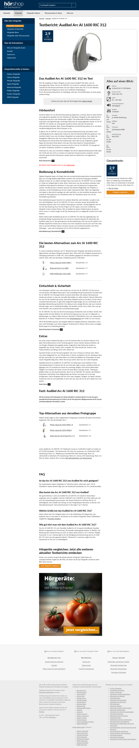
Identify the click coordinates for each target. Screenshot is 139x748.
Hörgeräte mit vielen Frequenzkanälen (121, 712)
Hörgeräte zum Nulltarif (117, 696)
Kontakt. (41, 712)
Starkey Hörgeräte (13, 74)
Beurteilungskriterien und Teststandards (78, 458)
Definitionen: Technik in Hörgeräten (121, 720)
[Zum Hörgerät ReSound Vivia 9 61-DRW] (43, 270)
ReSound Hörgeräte (14, 87)
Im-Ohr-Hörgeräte (116, 688)
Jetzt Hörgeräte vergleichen (50, 566)
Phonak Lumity (81, 698)
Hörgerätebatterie (75, 318)
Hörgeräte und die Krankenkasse (120, 694)
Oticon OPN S (81, 694)
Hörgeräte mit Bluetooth (117, 710)
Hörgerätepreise (115, 698)
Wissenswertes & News (53, 13)
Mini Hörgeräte (114, 704)
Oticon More (81, 696)
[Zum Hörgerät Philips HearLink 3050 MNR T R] (43, 427)
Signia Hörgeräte (13, 84)
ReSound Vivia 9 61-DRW (59, 268)
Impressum (11, 54)
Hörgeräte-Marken (33, 13)
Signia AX (80, 712)
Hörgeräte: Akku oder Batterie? (119, 721)
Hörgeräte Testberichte (15, 29)
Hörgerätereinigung (116, 735)
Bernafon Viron (81, 690)
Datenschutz (11, 58)
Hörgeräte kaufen (115, 718)
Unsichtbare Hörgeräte (117, 690)
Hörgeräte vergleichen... (120, 192)
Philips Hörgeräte (13, 90)
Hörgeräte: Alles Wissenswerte (18, 36)
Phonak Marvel (81, 702)
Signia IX (79, 710)
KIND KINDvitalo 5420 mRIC (60, 274)
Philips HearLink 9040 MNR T (60, 263)
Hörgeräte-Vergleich (54, 519)
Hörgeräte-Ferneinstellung (118, 700)
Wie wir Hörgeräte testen (16, 48)
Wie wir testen (113, 188)
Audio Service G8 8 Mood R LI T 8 (62, 436)
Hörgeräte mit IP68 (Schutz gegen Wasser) (123, 739)
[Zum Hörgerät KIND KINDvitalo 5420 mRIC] (43, 275)
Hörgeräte (18, 13)
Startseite (6, 13)
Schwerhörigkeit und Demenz (119, 731)
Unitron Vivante (82, 720)
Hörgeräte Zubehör (116, 706)
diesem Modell (87, 101)
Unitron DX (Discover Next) (85, 722)
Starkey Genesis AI (83, 716)
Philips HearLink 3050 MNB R (61, 430)
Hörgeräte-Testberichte (118, 665)
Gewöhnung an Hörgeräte (118, 702)
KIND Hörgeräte (13, 97)
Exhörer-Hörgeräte (116, 692)
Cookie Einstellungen (86, 669)
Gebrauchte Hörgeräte (117, 737)
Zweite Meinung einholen (54, 662)
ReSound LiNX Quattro (84, 708)
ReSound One (81, 706)
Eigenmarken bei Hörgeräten (119, 716)
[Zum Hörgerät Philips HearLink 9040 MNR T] (43, 264)
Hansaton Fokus (82, 692)
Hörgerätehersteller (78, 727)
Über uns (70, 13)
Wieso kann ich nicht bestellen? (54, 669)
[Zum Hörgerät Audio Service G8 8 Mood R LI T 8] (43, 438)
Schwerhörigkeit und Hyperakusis (120, 733)
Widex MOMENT (82, 724)
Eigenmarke (71, 165)
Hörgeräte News (13, 32)
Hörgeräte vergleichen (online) (118, 662)
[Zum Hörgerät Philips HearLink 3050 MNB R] (43, 432)
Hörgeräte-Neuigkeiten (118, 669)
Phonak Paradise (82, 700)
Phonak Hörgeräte (13, 81)
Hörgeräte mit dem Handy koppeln (120, 708)
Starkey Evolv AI (82, 714)
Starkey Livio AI (82, 718)
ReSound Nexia (81, 704)
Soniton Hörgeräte (13, 94)
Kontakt (10, 51)
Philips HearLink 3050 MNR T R (61, 425)
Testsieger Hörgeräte (118, 672)
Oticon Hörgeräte (13, 77)
